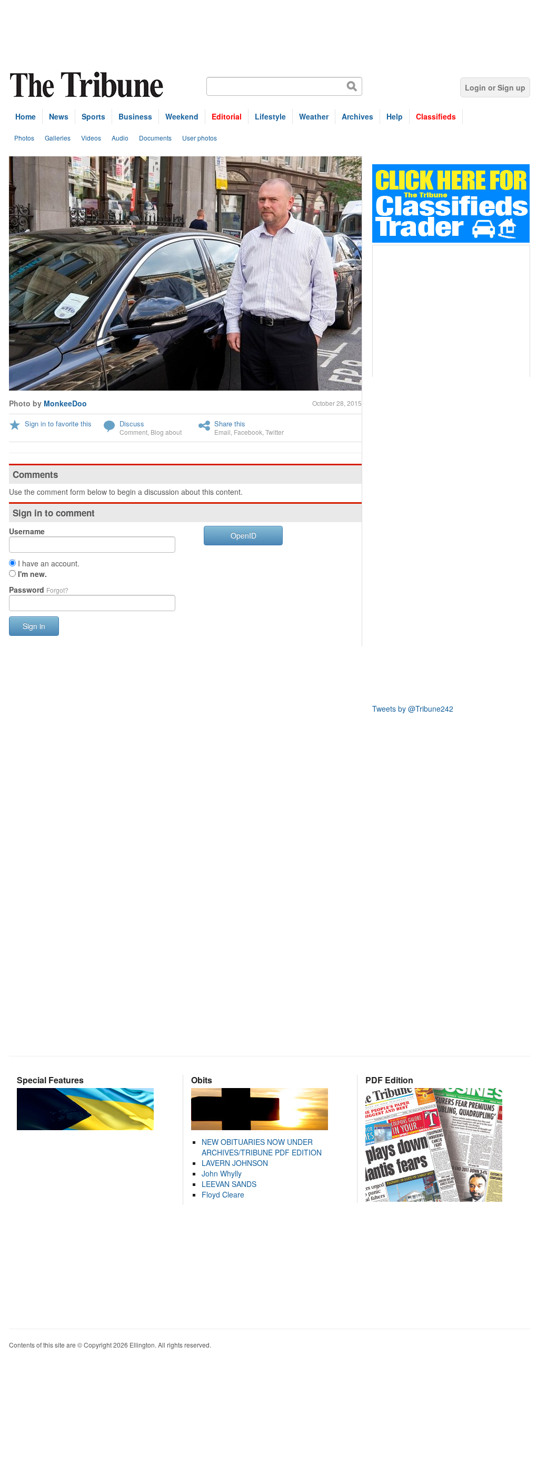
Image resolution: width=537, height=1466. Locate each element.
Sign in (34, 626)
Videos (91, 137)
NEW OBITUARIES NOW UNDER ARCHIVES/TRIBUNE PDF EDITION (262, 1147)
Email (222, 431)
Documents (155, 137)
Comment (133, 431)
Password (38, 589)
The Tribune (88, 85)
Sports (93, 116)
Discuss (132, 423)
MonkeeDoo (65, 403)
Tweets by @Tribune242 (412, 708)
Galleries (58, 137)
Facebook (248, 431)
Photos (24, 137)
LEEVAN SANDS (229, 1184)
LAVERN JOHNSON (235, 1163)
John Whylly (222, 1173)
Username (27, 531)
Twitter (274, 431)
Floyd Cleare (223, 1194)
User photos (199, 137)
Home (25, 116)
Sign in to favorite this (58, 423)
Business (135, 116)
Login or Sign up (495, 87)
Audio (120, 137)
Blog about (166, 431)
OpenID (243, 535)
